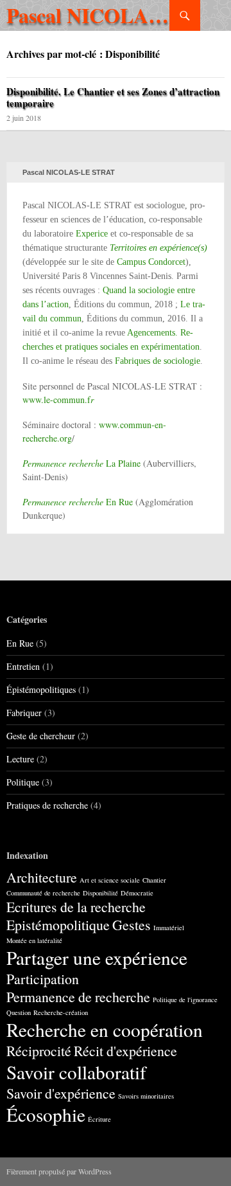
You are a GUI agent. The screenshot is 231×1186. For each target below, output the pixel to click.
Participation (42, 978)
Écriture (99, 1119)
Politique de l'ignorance (185, 999)
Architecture (41, 877)
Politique (22, 782)
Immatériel (168, 927)
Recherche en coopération (104, 1029)
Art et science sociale (110, 880)
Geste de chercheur (40, 736)
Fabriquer (24, 712)
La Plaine (81, 463)
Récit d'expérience (125, 1050)
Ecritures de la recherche (76, 906)
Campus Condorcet (151, 262)
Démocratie (137, 892)
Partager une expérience (96, 957)
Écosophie (45, 1114)
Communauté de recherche (43, 892)
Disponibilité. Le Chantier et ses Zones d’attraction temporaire (112, 97)
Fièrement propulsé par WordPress (59, 1171)
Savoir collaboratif (76, 1071)
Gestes (131, 924)
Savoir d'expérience (61, 1093)
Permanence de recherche (78, 996)
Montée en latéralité (34, 940)
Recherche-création (60, 1012)
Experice (92, 233)
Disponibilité (100, 892)
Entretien (23, 666)
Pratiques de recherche (47, 805)
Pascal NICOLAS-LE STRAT (87, 15)
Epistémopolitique (58, 924)
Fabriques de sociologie (157, 361)
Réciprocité (38, 1050)
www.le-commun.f (58, 399)
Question (18, 1012)
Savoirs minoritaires (146, 1096)
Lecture (20, 759)
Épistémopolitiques (41, 689)
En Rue (77, 502)
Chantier (154, 880)
